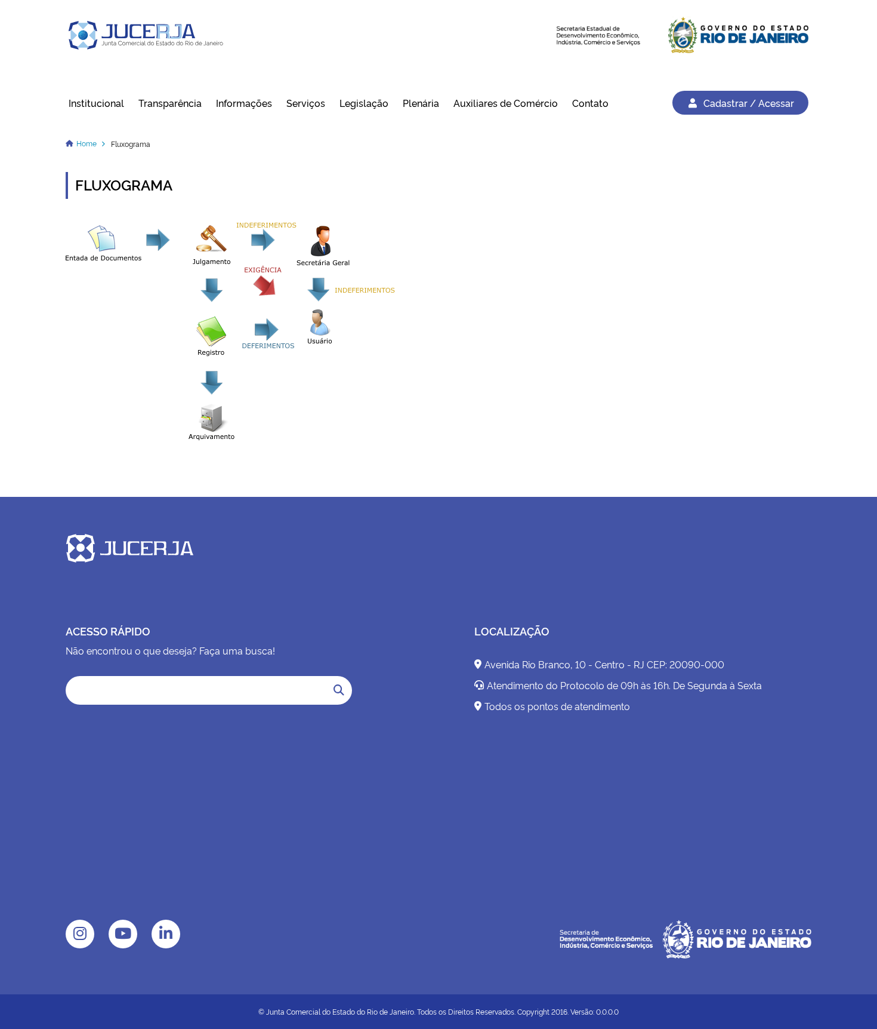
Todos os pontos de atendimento (557, 705)
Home (86, 143)
